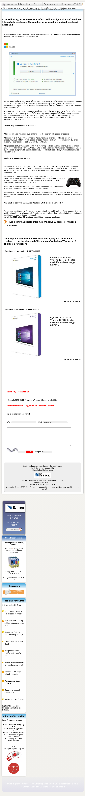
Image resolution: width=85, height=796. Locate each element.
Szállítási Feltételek (49, 787)
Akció (10, 4)
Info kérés (49, 784)
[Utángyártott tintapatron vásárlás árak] (14, 568)
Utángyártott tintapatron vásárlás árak (14, 573)
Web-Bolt (19, 4)
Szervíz (37, 4)
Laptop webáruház (18, 8)
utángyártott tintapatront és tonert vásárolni (14, 551)
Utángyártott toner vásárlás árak (13, 579)
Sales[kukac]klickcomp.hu (42, 470)
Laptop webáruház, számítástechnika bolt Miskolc (42, 466)
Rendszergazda (51, 4)
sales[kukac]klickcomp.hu (14, 749)
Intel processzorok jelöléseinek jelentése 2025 (13, 653)
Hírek (29, 4)
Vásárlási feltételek (64, 784)
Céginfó (77, 4)
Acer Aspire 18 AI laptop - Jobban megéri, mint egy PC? (14, 623)
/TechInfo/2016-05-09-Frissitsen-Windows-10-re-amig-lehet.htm (32, 400)
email (9, 784)
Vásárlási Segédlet (30, 787)
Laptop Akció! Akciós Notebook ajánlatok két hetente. (11, 708)
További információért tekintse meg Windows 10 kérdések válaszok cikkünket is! (40, 224)
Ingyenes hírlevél (21, 784)
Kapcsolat (66, 4)
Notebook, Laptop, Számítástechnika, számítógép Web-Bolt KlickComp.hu (14, 738)
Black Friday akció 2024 (14, 699)
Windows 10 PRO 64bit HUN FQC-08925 (22, 309)
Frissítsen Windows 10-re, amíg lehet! (66, 8)
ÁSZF (76, 784)
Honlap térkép (36, 784)
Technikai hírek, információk (38, 8)
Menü (62, 787)
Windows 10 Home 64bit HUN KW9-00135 (22, 251)
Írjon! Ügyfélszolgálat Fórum (13, 720)
